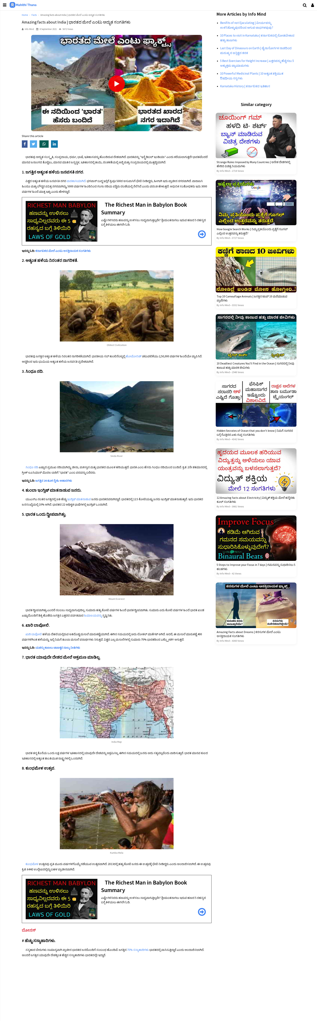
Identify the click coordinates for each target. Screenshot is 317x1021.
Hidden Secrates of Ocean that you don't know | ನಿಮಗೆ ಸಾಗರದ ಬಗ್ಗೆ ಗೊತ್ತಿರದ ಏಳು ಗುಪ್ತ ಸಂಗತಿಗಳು (255, 432)
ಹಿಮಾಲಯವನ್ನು (93, 615)
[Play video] (116, 84)
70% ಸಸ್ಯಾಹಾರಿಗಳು (138, 950)
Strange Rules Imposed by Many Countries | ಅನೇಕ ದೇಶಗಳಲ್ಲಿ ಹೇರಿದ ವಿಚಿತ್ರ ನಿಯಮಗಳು (253, 164)
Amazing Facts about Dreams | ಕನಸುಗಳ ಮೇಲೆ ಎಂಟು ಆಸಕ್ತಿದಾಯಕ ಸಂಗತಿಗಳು (249, 634)
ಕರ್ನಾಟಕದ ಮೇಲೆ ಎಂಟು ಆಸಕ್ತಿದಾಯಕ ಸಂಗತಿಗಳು (63, 251)
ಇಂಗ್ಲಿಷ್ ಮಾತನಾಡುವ (79, 499)
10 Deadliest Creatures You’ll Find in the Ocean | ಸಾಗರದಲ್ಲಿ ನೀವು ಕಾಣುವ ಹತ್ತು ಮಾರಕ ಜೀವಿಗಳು (255, 365)
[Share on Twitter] (34, 144)
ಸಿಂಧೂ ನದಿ (31, 467)
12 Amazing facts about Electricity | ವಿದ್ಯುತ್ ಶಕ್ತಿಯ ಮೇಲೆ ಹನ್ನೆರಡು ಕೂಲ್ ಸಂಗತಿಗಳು (256, 500)
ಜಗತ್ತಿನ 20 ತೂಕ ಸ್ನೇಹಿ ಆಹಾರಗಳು (53, 480)
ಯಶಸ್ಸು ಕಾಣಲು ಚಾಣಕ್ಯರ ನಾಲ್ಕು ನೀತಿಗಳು (57, 647)
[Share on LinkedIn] (55, 144)
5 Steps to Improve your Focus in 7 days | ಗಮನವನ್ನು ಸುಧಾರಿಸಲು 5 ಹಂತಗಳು (256, 567)
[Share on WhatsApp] (45, 144)
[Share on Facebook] (26, 144)
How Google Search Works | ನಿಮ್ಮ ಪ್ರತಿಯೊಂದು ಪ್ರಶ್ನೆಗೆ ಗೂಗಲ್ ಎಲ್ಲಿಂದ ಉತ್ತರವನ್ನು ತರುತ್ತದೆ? (252, 231)
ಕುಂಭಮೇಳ (31, 864)
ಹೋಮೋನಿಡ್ (133, 356)
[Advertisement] (132, 988)
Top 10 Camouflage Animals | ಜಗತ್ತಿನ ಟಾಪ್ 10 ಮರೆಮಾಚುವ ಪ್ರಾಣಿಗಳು (252, 298)
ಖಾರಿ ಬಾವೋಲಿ (33, 634)
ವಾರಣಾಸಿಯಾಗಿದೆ (76, 181)
